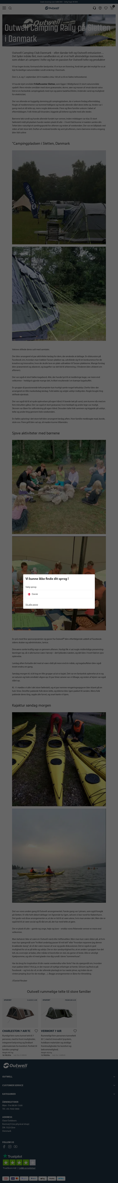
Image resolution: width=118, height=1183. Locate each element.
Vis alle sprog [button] (31, 604)
